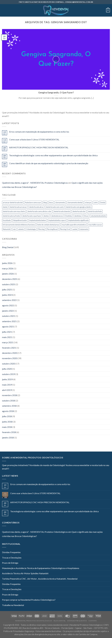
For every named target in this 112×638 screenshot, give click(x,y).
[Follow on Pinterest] (24, 116)
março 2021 (7, 342)
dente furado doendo (62, 211)
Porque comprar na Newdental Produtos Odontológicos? (28, 599)
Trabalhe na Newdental (13, 605)
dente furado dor (79, 211)
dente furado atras (36, 207)
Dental (102, 202)
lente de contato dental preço (48, 225)
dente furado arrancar (18, 207)
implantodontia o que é (57, 220)
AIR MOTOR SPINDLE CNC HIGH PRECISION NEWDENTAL (38, 147)
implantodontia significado (78, 220)
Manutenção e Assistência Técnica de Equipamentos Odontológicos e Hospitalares (40, 568)
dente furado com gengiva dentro (78, 207)
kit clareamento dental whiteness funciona (19, 225)
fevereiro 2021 (9, 347)
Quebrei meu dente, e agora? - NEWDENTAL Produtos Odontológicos (35, 182)
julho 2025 (7, 289)
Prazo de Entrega (10, 562)
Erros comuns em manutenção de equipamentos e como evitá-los (39, 131)
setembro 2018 (9, 405)
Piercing (41, 229)
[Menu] (3, 10)
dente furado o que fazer (31, 216)
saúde (74, 229)
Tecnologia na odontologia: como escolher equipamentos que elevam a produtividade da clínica (53, 155)
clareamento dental (74, 202)
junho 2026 (7, 263)
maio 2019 (7, 384)
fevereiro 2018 (9, 432)
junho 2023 (7, 295)
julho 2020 (7, 368)
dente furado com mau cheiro (14, 211)
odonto (21, 229)
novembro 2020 (9, 358)
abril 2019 (7, 390)
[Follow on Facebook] (11, 116)
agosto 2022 (8, 305)
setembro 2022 (9, 300)
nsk (14, 229)
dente (5, 207)
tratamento (84, 229)
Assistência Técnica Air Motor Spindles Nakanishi (25, 573)
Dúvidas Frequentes (11, 552)
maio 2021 (7, 337)
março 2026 (7, 268)
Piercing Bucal (52, 229)
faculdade (7, 220)
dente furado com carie (55, 207)
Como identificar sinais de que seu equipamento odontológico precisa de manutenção (48, 163)
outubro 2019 (8, 374)
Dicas (86, 216)
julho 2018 (7, 416)
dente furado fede (95, 211)
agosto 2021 (8, 326)
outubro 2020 (8, 363)
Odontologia (31, 229)
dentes (46, 216)
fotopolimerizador (20, 220)
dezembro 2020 (9, 353)
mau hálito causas (95, 225)
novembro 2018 (9, 395)
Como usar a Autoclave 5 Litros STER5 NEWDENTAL (34, 139)
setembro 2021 (9, 321)
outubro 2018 (8, 400)
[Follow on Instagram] (15, 116)
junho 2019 (7, 379)
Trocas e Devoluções (11, 557)
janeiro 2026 (8, 273)
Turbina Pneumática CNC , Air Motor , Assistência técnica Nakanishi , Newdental (39, 578)
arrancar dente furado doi (13, 202)
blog (45, 202)
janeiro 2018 (8, 437)
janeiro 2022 (8, 310)
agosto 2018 (8, 411)
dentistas (77, 216)
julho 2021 (7, 332)
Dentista (68, 216)
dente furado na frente (11, 216)
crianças (88, 202)
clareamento (60, 202)
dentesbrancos (57, 216)
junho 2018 (7, 421)
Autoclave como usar (33, 202)
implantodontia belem (37, 220)
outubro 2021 (8, 316)
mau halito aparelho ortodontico (74, 225)
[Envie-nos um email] (21, 116)
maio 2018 (7, 427)
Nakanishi (7, 229)
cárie (96, 202)
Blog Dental (7, 247)
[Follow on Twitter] (18, 116)
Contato (93, 621)
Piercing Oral (65, 229)
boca (51, 202)
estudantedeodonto (98, 216)
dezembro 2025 (9, 279)
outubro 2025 (8, 284)
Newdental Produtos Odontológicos (33, 621)
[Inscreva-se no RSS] (28, 116)
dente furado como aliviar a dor (39, 211)
